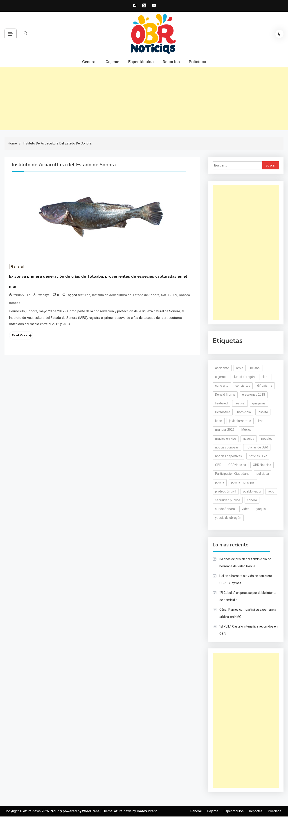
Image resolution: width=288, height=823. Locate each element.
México (246, 429)
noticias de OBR (257, 447)
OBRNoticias (237, 465)
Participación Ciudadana (232, 473)
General (89, 61)
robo (271, 491)
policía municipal (242, 482)
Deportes (171, 61)
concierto (221, 385)
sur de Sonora (225, 509)
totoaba (14, 303)
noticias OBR (258, 456)
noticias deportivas (228, 456)
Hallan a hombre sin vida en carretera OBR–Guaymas (245, 579)
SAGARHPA (169, 295)
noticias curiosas (227, 447)
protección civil (225, 491)
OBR (218, 465)
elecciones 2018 (253, 394)
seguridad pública (227, 500)
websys (44, 295)
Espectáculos (141, 61)
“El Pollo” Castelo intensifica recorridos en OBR (248, 630)
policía (219, 482)
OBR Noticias (262, 465)
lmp (260, 421)
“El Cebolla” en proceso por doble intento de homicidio (248, 596)
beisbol (255, 368)
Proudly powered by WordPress (75, 811)
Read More (19, 335)
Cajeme (112, 61)
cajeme (220, 377)
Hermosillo (222, 412)
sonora (184, 295)
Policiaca (197, 61)
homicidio (244, 412)
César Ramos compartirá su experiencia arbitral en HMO (247, 613)
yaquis (261, 509)
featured (84, 295)
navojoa (248, 438)
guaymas (259, 403)
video (246, 509)
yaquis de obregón (228, 517)
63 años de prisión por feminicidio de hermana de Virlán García (245, 562)
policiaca (262, 473)
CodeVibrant (147, 811)
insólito (263, 412)
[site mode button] (279, 34)
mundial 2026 (224, 429)
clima (265, 377)
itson (218, 421)
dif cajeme (264, 385)
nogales (266, 438)
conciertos (242, 385)
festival (240, 403)
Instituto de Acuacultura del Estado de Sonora (126, 295)
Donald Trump (225, 394)
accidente (222, 368)
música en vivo (225, 438)
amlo (239, 368)
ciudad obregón (244, 377)
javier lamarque (240, 421)
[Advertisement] (144, 98)
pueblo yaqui (252, 491)
